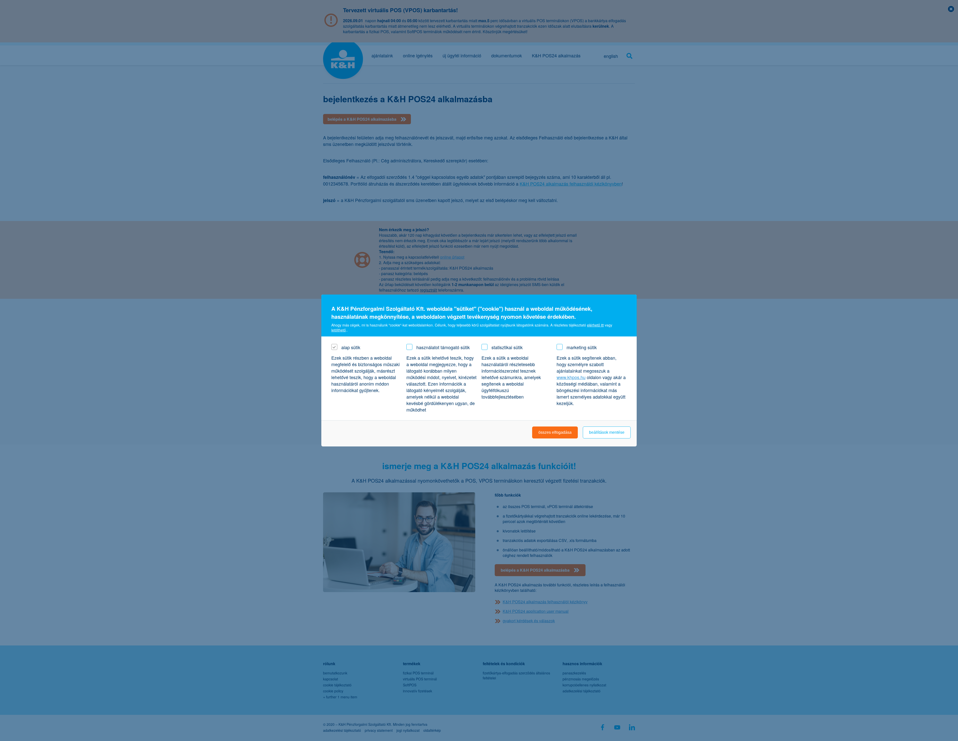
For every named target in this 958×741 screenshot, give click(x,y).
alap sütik (350, 347)
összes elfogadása (555, 432)
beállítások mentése (606, 432)
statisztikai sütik (507, 347)
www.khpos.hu (571, 377)
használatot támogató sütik (443, 347)
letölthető (338, 329)
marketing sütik (582, 347)
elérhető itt (595, 324)
